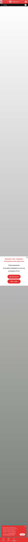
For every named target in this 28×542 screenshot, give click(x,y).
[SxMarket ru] (12, 2)
